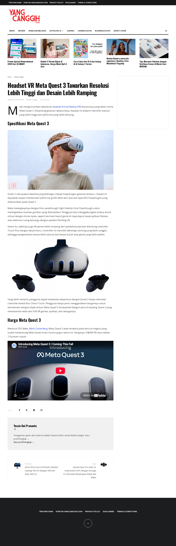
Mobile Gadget (32, 100)
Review (21, 31)
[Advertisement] (143, 104)
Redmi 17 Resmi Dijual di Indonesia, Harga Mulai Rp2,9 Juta (54, 64)
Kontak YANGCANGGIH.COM (36, 3)
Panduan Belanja (37, 31)
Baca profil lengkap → (24, 442)
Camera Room (85, 31)
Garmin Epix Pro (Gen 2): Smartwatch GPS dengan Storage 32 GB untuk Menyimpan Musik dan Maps (79, 471)
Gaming (70, 31)
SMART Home (120, 31)
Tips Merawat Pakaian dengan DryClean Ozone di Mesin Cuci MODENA (153, 64)
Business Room (102, 31)
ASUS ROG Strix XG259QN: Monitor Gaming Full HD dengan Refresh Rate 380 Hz (41, 469)
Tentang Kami (15, 3)
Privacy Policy (56, 3)
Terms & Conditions (87, 3)
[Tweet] (27, 410)
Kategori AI (55, 31)
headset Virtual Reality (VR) (67, 106)
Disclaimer (70, 3)
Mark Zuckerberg (38, 328)
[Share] (19, 410)
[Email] (41, 410)
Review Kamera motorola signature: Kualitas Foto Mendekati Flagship (118, 61)
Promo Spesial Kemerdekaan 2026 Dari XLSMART (20, 62)
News (12, 31)
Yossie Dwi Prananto (16, 100)
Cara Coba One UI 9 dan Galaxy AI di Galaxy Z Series (87, 62)
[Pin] (34, 410)
